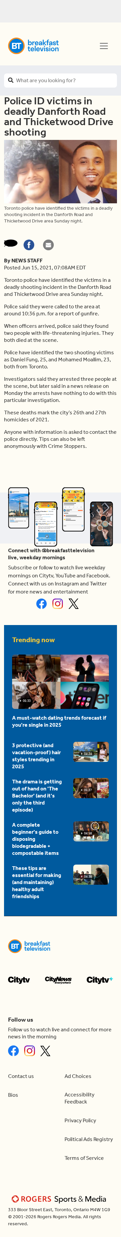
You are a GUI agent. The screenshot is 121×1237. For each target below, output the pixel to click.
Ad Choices (78, 1076)
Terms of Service (84, 1158)
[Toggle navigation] (104, 46)
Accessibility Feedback (79, 1098)
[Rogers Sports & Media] (60, 1199)
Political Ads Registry (89, 1139)
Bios (13, 1095)
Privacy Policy (80, 1120)
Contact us (21, 1076)
